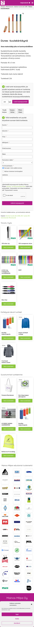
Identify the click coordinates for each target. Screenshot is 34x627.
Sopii (17, 614)
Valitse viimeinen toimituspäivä (13, 171)
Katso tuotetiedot (9, 247)
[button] (31, 604)
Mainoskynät (9, 6)
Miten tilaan (20, 111)
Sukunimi (5, 131)
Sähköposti (5, 142)
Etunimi (5, 125)
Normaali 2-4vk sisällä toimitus (13, 168)
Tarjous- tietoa (12, 111)
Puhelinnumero (6, 148)
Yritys (4, 136)
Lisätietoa (5, 175)
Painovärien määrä (8, 160)
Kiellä (17, 619)
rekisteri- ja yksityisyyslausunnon (15, 186)
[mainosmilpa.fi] (3, 3)
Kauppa (3, 6)
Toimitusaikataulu (8, 165)
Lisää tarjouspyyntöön (20, 102)
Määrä (4, 154)
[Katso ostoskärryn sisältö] (25, 3)
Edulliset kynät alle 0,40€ (20, 6)
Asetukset (17, 623)
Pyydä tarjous (4, 111)
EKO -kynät (24, 216)
